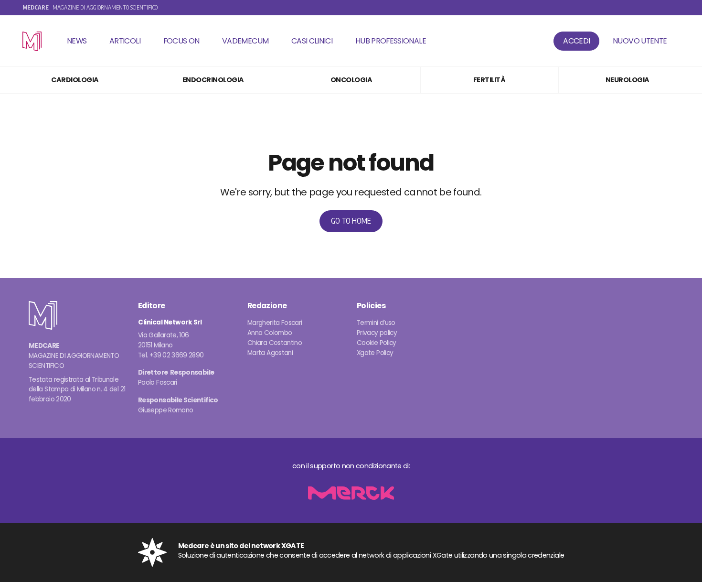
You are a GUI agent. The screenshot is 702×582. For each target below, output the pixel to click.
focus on (181, 40)
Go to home (351, 221)
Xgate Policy (375, 352)
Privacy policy (377, 332)
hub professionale (390, 40)
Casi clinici (311, 40)
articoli (124, 40)
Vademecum (245, 40)
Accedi (576, 40)
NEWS (76, 40)
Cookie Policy (376, 342)
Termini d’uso (376, 322)
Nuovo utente (640, 40)
